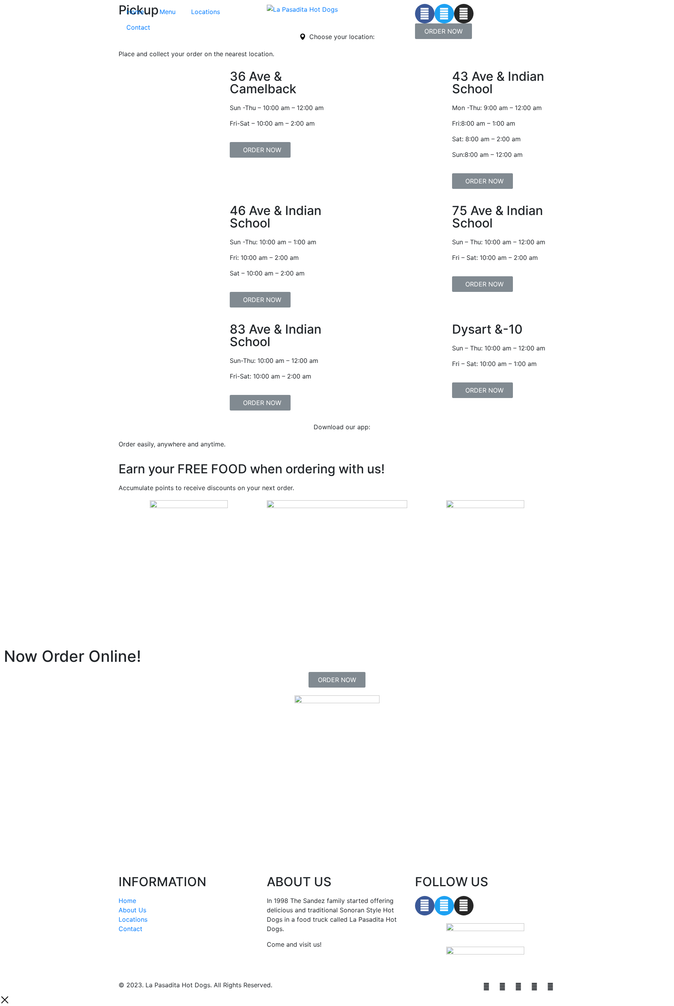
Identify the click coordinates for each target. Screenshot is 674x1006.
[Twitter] (444, 13)
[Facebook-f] (425, 905)
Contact (138, 27)
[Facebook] (425, 13)
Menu (168, 12)
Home (135, 12)
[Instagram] (464, 13)
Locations (205, 12)
